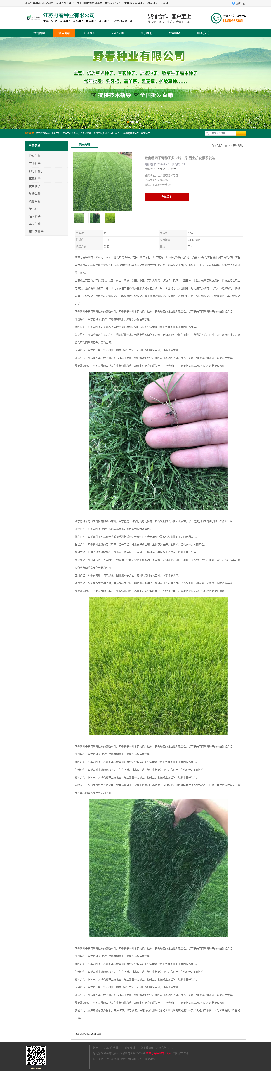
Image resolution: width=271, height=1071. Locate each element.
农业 (160, 169)
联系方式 (203, 33)
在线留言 (166, 196)
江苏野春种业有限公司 (159, 1053)
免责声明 (125, 1059)
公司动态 (175, 33)
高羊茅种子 (36, 231)
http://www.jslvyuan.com (88, 1033)
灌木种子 (35, 216)
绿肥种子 (35, 208)
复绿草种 (35, 193)
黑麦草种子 (36, 224)
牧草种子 (35, 186)
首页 (226, 145)
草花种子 (35, 178)
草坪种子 (35, 163)
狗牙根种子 (36, 171)
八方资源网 (113, 1059)
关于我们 (146, 33)
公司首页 (39, 33)
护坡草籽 (35, 156)
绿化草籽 (35, 201)
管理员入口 (137, 1059)
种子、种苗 (169, 169)
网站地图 (150, 1059)
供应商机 (64, 33)
